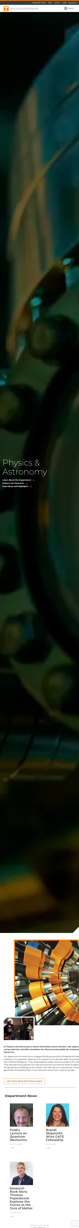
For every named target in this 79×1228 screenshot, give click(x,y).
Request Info (39, 3)
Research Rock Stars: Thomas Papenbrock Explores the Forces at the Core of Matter (21, 1198)
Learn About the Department (16, 480)
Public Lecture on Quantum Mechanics (18, 1135)
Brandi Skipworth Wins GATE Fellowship (55, 1135)
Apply (57, 3)
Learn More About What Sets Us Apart (24, 1081)
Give (65, 3)
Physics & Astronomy (24, 8)
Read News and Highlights (15, 486)
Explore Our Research (13, 483)
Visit (50, 3)
